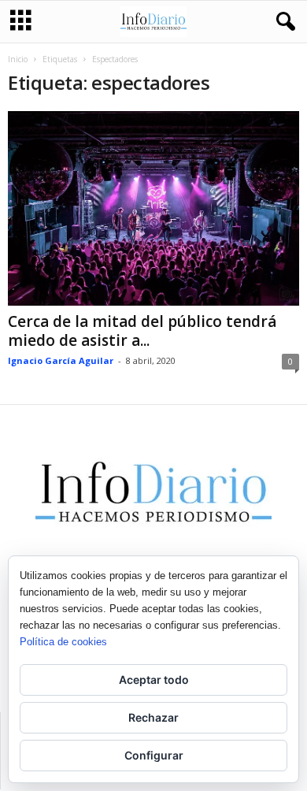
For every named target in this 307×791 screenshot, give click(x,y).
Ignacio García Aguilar (60, 360)
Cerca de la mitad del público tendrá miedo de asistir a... (142, 331)
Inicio (18, 59)
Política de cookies (63, 642)
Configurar (153, 755)
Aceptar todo (154, 679)
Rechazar (153, 717)
